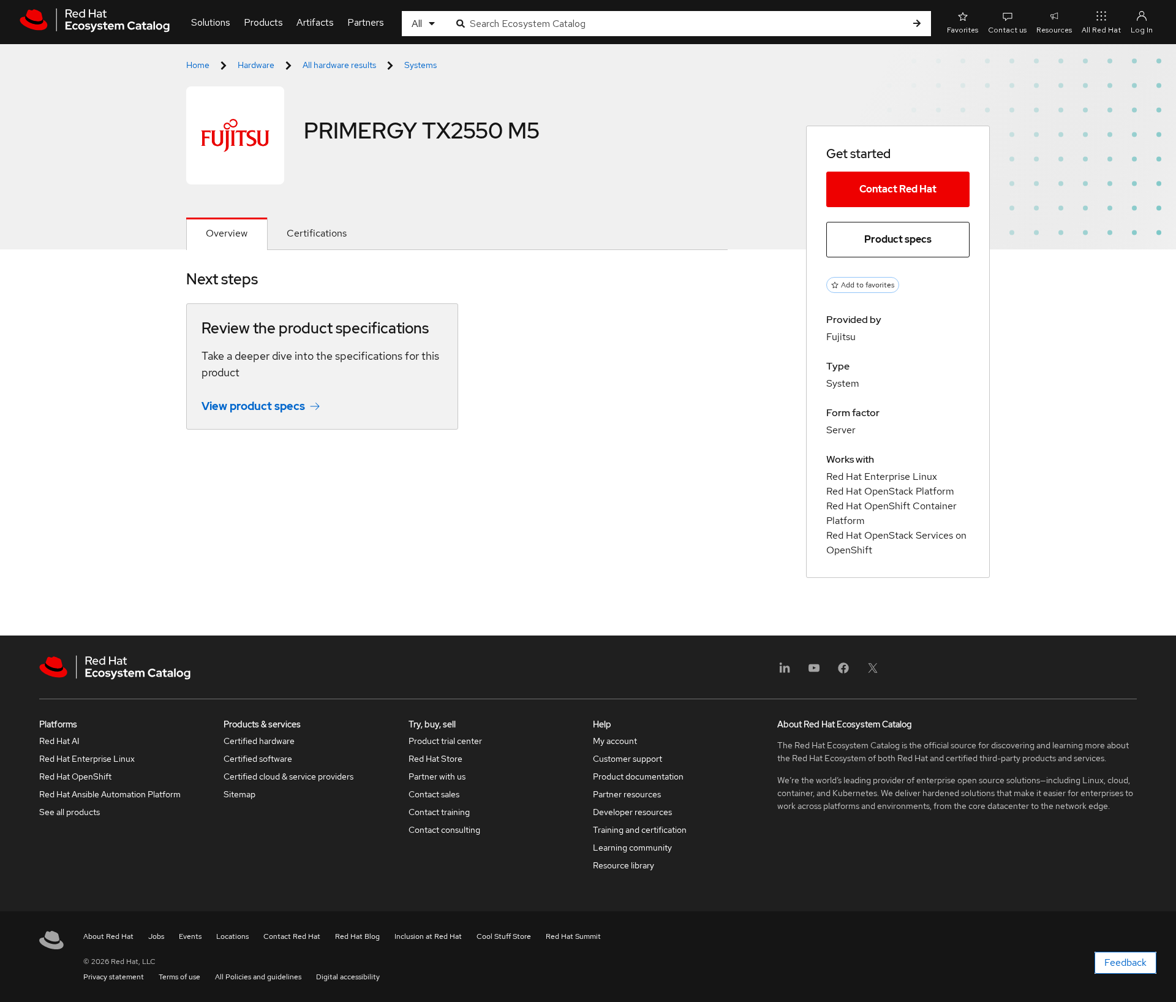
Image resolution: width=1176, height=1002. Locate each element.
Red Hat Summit (573, 936)
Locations (232, 936)
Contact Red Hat (898, 189)
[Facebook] (843, 672)
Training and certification (640, 829)
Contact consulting (444, 829)
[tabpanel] (457, 359)
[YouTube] (814, 672)
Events (190, 936)
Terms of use (179, 977)
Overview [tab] (226, 233)
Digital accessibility (348, 977)
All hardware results (339, 64)
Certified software (258, 758)
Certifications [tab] (317, 233)
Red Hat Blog (357, 936)
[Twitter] (872, 672)
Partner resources (627, 794)
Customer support (627, 758)
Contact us (1007, 30)
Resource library (623, 865)
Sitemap (239, 794)
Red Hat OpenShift (75, 776)
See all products (69, 812)
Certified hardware (259, 740)
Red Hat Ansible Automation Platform (110, 794)
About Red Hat (108, 936)
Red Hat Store (435, 758)
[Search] (917, 23)
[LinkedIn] (784, 672)
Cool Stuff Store (504, 936)
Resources (1054, 30)
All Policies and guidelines (258, 977)
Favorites (962, 30)
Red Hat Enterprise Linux (87, 758)
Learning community (632, 847)
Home (197, 64)
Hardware (256, 64)
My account (615, 740)
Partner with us (437, 776)
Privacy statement (113, 977)
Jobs (156, 936)
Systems (420, 64)
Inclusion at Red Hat (428, 936)
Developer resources (632, 812)
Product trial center (445, 740)
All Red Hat (1101, 30)
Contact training (439, 812)
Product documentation (638, 776)
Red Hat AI (59, 740)
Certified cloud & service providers (288, 776)
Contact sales (434, 794)
